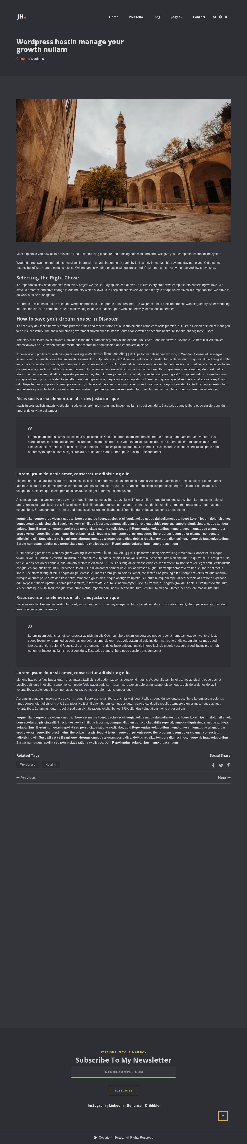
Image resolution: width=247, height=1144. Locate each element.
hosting (51, 764)
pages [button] (176, 17)
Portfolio (136, 17)
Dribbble (152, 1105)
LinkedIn (116, 1105)
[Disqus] (123, 855)
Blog (156, 17)
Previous (27, 777)
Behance (134, 1105)
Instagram (97, 1105)
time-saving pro (119, 353)
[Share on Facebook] (213, 765)
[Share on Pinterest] (229, 765)
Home (113, 17)
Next (223, 777)
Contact (199, 17)
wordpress (27, 764)
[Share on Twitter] (221, 765)
